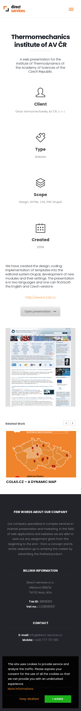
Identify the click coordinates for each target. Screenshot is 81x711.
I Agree (57, 699)
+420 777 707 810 (46, 640)
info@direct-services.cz (46, 635)
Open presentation (38, 311)
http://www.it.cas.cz (40, 297)
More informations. (21, 689)
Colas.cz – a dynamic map (31, 481)
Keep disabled (29, 699)
